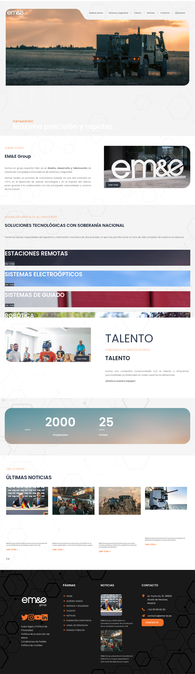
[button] (180, 13)
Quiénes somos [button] (96, 13)
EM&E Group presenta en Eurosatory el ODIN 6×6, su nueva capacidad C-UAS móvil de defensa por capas (72, 544)
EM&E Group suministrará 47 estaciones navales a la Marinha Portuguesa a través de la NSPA (165, 539)
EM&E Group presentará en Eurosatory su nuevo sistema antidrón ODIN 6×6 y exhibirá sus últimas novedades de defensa (118, 545)
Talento (137, 13)
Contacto (164, 13)
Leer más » (12, 549)
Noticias (151, 13)
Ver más (9, 263)
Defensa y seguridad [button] (118, 13)
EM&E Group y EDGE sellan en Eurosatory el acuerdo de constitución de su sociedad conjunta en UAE (26, 544)
